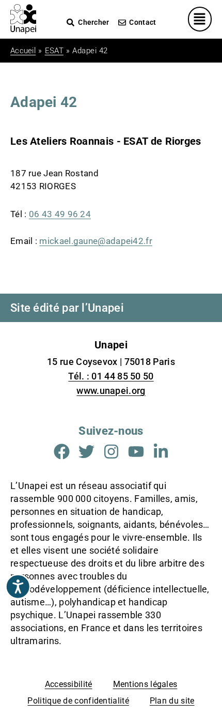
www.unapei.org (110, 390)
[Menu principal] (200, 19)
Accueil (23, 50)
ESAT (54, 50)
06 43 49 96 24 (60, 214)
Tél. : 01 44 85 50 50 (110, 376)
